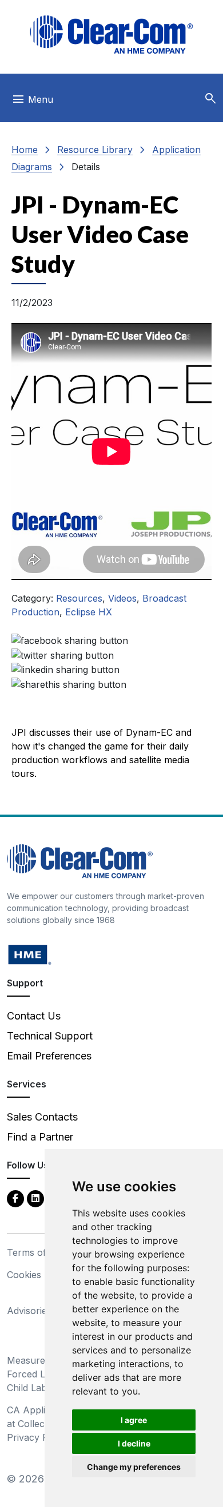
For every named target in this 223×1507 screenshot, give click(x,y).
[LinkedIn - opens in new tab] (35, 1198)
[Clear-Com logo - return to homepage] (111, 34)
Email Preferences (49, 1056)
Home (24, 149)
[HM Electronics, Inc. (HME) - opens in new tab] (30, 954)
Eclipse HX (88, 612)
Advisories (29, 1310)
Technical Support (50, 1036)
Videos (122, 598)
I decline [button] (134, 1443)
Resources (79, 598)
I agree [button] (134, 1420)
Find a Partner (40, 1137)
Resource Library (95, 149)
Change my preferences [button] (134, 1467)
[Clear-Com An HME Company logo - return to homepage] (80, 861)
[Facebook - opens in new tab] (15, 1198)
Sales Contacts (42, 1117)
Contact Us (34, 1016)
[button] (210, 99)
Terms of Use (36, 1252)
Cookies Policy (38, 1274)
